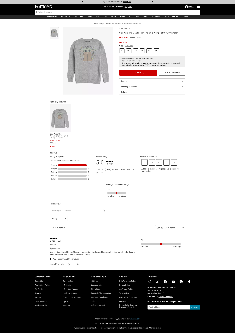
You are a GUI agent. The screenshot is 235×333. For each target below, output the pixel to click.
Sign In (65, 302)
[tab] (55, 34)
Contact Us (39, 281)
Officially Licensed (98, 305)
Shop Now (126, 2)
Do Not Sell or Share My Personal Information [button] (128, 306)
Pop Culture (52, 17)
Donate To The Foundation (101, 293)
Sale (186, 17)
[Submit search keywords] (36, 12)
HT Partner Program (70, 289)
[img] (149, 281)
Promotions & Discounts (72, 297)
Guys (98, 17)
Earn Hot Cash (68, 281)
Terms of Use (124, 293)
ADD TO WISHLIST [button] (172, 73)
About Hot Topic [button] (98, 277)
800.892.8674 (144, 328)
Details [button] (138, 37)
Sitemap (122, 301)
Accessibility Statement (128, 297)
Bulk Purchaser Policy (127, 281)
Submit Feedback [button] (166, 297)
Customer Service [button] (43, 277)
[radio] (121, 50)
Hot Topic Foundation (99, 297)
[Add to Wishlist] (68, 106)
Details (124, 81)
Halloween (65, 17)
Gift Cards (38, 289)
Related (124, 92)
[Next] (152, 2)
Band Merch (155, 17)
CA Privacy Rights (126, 289)
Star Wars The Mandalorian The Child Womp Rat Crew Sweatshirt (59, 136)
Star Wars (123, 28)
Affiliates (94, 281)
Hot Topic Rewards (70, 293)
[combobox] (117, 12)
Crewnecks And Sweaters (132, 23)
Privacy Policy (124, 285)
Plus (90, 17)
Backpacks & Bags (118, 17)
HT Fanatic (67, 285)
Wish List (66, 306)
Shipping (38, 297)
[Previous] (82, 2)
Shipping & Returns (129, 86)
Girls (82, 17)
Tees (105, 17)
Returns (38, 293)
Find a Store (95, 289)
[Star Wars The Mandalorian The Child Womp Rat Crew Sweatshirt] (60, 118)
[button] (189, 7)
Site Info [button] (123, 277)
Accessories (134, 17)
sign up (195, 307)
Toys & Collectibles (172, 17)
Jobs (93, 301)
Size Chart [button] (129, 46)
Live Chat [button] (172, 287)
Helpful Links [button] (69, 277)
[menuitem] (198, 6)
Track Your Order (41, 301)
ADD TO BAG (138, 73)
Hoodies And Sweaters (113, 23)
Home (145, 17)
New (75, 17)
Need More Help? (41, 305)
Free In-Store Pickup (42, 285)
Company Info (96, 285)
